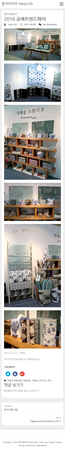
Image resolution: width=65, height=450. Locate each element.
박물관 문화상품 (14, 381)
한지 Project (10, 14)
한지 (49, 381)
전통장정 (27, 381)
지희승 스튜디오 (39, 381)
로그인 (7, 391)
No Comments (50, 24)
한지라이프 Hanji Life (17, 3)
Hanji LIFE (12, 24)
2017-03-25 (30, 24)
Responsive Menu (61, 4)
